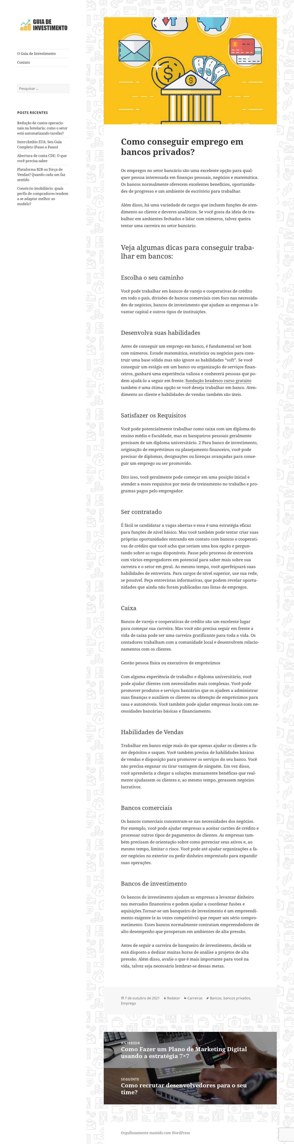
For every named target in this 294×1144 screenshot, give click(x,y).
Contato (23, 62)
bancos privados (236, 998)
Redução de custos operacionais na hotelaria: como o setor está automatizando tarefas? (42, 128)
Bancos (216, 998)
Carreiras (195, 998)
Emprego (128, 1003)
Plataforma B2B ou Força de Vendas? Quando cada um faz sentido (41, 174)
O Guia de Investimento (36, 53)
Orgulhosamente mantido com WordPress (155, 1132)
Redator (173, 998)
